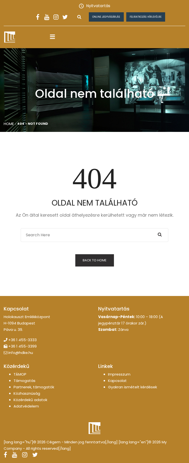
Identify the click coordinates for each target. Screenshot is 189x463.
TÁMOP (20, 374)
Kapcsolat (117, 380)
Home (9, 123)
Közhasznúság (27, 393)
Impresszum (119, 374)
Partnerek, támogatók (34, 387)
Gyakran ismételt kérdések (132, 387)
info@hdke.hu (20, 352)
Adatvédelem (26, 406)
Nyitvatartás (98, 6)
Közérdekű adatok (30, 399)
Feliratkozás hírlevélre (145, 17)
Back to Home (95, 260)
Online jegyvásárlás (106, 17)
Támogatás (24, 380)
